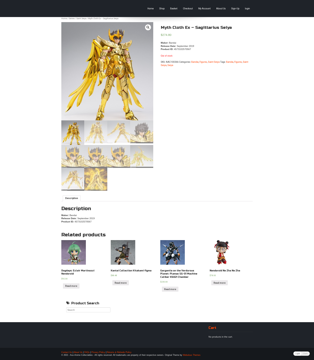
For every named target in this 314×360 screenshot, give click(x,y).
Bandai (195, 62)
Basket (173, 8)
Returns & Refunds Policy (119, 352)
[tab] (71, 198)
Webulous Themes (192, 355)
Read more (71, 286)
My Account (204, 8)
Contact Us (66, 352)
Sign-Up (235, 8)
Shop (162, 8)
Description (71, 198)
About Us (221, 8)
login (247, 8)
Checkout (188, 8)
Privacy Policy (98, 352)
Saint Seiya (81, 18)
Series (72, 18)
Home (151, 8)
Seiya (170, 65)
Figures (203, 62)
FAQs (87, 352)
